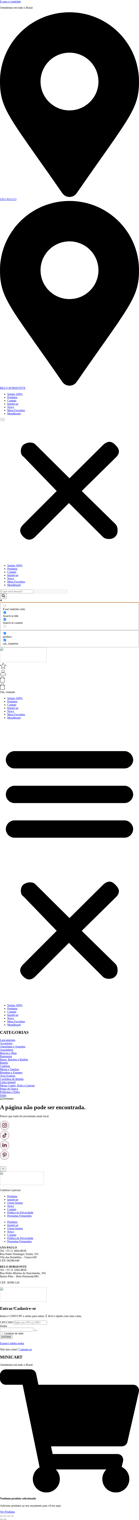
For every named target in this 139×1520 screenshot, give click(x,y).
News (10, 407)
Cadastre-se (25, 1349)
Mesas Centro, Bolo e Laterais (17, 1085)
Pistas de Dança (9, 1088)
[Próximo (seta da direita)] (5, 1519)
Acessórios (6, 1043)
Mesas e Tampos (9, 1069)
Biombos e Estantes (11, 1072)
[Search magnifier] (3, 596)
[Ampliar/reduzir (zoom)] (1, 1516)
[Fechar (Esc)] (12, 1516)
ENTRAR (6, 1337)
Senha (3, 1326)
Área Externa (7, 1075)
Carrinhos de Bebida (12, 1079)
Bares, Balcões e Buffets (14, 1059)
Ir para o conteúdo (10, 1)
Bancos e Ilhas (8, 1053)
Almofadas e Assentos (12, 1046)
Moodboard (14, 413)
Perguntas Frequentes (19, 1215)
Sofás (3, 1095)
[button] (69, 489)
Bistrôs (4, 1062)
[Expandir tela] (5, 1516)
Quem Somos (15, 1202)
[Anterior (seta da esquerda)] (1, 1519)
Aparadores (6, 1049)
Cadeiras (5, 1066)
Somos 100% (14, 394)
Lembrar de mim (13, 1333)
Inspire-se (12, 403)
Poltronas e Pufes (10, 1092)
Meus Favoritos (16, 410)
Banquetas (6, 1056)
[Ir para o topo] (3, 1168)
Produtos (12, 397)
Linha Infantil (8, 1082)
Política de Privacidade (20, 1212)
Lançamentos (7, 1040)
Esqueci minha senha (12, 1343)
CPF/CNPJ (7, 1322)
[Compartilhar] (8, 1516)
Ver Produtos (7, 1511)
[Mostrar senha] (35, 1330)
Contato (11, 400)
